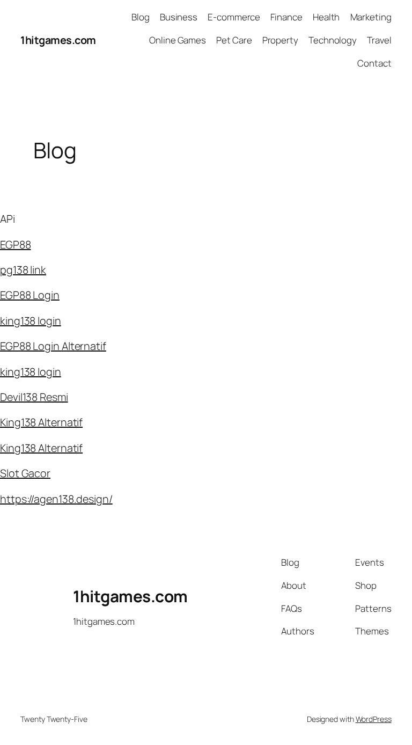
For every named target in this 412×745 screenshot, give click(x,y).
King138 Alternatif (41, 422)
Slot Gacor (25, 473)
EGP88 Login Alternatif (53, 346)
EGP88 (15, 244)
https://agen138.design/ (56, 499)
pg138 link (23, 269)
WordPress (374, 719)
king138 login (30, 320)
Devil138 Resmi (34, 397)
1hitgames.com (58, 40)
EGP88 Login (30, 295)
